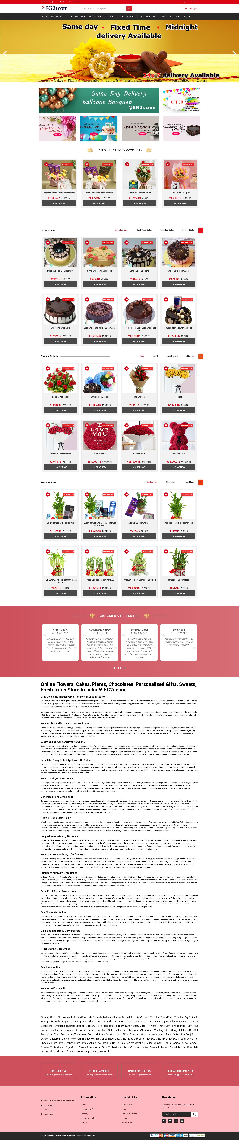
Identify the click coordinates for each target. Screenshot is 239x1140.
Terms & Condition (76, 1135)
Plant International (99, 1051)
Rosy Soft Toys (179, 454)
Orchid (155, 356)
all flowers (190, 356)
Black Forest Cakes (144, 230)
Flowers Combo (134, 1042)
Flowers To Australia (52, 1047)
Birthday (79, 17)
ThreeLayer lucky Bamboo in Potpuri (139, 580)
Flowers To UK (155, 1025)
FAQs (124, 1109)
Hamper (82, 1051)
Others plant (170, 482)
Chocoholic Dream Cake (179, 271)
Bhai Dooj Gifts (188, 1034)
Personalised (143, 17)
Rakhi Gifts (95, 1042)
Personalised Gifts (103, 1030)
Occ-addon (87, 1021)
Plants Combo (172, 1042)
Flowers (108, 17)
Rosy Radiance (100, 454)
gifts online (155, 715)
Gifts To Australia (111, 1047)
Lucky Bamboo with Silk (139, 523)
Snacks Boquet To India (126, 1017)
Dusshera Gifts (138, 1034)
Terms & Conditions (129, 1114)
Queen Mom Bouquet (180, 193)
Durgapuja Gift (87, 1109)
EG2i (66, 1135)
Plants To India (48, 482)
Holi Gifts (123, 1034)
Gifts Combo (189, 1042)
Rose (142, 356)
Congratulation (179, 1030)
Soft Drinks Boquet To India (63, 1021)
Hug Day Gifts (153, 1038)
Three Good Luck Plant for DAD (100, 580)
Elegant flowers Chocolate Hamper (59, 193)
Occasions (173, 17)
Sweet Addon (177, 1047)
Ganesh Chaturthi (50, 1038)
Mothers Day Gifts (106, 1034)
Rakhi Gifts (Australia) (136, 1047)
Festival (158, 1021)
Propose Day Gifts (76, 1042)
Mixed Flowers (172, 356)
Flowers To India (49, 356)
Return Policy (127, 1123)
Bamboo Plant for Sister (179, 580)
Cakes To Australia (89, 1047)
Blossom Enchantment (60, 454)
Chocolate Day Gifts (52, 1042)
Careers (125, 1118)
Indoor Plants (189, 482)
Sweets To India (150, 1017)
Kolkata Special (75, 1025)
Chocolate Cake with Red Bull (178, 328)
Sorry (91, 1034)
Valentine (120, 1030)
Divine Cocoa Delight (139, 271)
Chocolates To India (68, 1017)
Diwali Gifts (172, 1034)
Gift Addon (70, 1051)
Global (185, 17)
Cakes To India (104, 1021)
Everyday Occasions (176, 1021)
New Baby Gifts (117, 1038)
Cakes (119, 17)
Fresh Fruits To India (172, 1017)
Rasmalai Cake (188, 230)
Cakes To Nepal (159, 1047)
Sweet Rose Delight (100, 397)
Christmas (133, 1030)
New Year (146, 1030)
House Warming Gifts (95, 1038)
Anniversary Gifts (135, 1025)
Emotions (59, 1025)
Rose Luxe (178, 397)
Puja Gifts (71, 1047)
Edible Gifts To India (97, 1025)
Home (44, 17)
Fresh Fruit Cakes (167, 230)
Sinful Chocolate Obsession (99, 271)
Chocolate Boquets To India (96, 1017)
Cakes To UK (117, 1025)
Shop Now (59, 203)
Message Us (76, 2)
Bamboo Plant (152, 482)
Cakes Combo (153, 1042)
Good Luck (66, 1034)
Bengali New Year (71, 1038)
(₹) (47, 2)
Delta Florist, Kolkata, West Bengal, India (59, 1101)
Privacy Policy (127, 1105)
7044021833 (48, 1110)
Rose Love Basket (60, 397)
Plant (129, 17)
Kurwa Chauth (156, 1034)
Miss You (53, 1034)
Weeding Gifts (161, 1030)
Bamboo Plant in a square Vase (178, 523)
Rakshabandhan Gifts (61, 17)
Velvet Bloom (139, 454)
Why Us (84, 1123)
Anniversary (94, 17)
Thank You (80, 1034)
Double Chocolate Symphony (60, 271)
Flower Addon (83, 1030)
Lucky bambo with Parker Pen (60, 523)
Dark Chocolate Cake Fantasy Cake (100, 328)
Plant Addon (56, 1051)
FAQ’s (63, 2)
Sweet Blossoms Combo (139, 193)
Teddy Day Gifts (188, 1038)
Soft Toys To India (175, 1025)
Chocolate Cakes (121, 230)
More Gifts (158, 17)
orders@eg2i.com (50, 1105)
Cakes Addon (67, 1030)
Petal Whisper (139, 397)
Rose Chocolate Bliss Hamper (99, 193)
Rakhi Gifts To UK (113, 1042)
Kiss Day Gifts (136, 1038)
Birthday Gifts (48, 1017)
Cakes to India (48, 230)
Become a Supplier (88, 1118)
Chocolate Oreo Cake (60, 328)
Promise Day (170, 1038)
